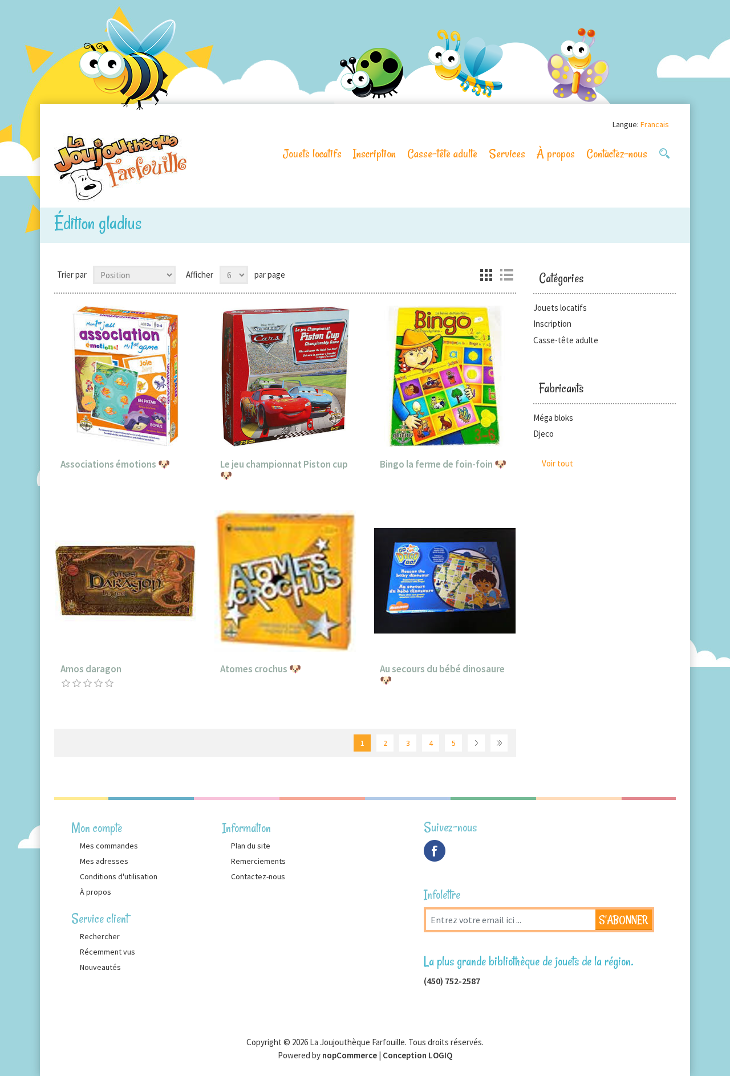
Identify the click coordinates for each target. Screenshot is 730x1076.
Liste (506, 275)
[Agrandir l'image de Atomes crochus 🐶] (285, 581)
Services (507, 153)
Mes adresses (104, 861)
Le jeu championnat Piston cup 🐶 (284, 470)
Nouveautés (100, 967)
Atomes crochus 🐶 (260, 669)
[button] (664, 153)
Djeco (543, 433)
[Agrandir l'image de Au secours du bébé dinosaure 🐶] (445, 581)
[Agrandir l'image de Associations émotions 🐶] (125, 376)
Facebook (434, 851)
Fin (499, 743)
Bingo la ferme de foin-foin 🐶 (443, 464)
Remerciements (258, 861)
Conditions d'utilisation (118, 876)
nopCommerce (349, 1055)
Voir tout (557, 463)
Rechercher (100, 936)
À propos (556, 153)
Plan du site (250, 846)
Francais (654, 124)
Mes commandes (109, 846)
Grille (486, 275)
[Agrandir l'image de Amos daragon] (125, 581)
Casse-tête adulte (442, 153)
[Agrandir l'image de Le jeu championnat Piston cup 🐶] (285, 376)
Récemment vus (107, 952)
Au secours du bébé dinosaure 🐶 (442, 675)
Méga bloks (553, 417)
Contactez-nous (616, 153)
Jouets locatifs (312, 153)
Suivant (476, 743)
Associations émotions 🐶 (115, 464)
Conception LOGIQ (417, 1055)
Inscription (374, 153)
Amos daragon (90, 669)
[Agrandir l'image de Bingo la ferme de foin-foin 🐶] (445, 376)
